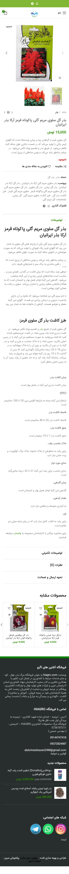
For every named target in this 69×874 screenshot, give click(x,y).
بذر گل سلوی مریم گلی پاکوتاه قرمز (48, 191)
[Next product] (4, 112)
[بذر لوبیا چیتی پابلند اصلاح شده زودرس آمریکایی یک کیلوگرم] (60, 793)
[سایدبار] (64, 266)
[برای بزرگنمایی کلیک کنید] (59, 78)
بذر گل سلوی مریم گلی (15, 187)
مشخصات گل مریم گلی (54, 200)
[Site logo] (34, 13)
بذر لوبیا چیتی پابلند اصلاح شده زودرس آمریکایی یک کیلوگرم (31, 790)
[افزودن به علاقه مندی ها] (41, 608)
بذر (56, 112)
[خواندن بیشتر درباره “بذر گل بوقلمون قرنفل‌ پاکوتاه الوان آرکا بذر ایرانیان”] (9, 614)
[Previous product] (12, 112)
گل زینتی (17, 196)
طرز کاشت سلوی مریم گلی (37, 196)
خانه (63, 112)
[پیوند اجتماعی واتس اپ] (37, 3)
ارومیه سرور (34, 861)
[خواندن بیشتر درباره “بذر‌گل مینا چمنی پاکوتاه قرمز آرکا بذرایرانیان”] (41, 614)
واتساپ (17, 533)
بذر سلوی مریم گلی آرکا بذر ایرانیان (39, 183)
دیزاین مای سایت (29, 858)
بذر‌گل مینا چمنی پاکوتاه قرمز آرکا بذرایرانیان (50, 636)
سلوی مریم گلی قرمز (18, 191)
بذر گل (51, 177)
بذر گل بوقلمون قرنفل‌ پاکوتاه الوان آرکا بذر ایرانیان (19, 636)
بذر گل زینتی (50, 187)
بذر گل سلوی (35, 187)
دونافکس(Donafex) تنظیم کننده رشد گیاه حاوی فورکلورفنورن (30, 772)
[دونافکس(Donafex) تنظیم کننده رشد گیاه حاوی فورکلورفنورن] (60, 775)
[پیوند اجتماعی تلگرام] (32, 3)
